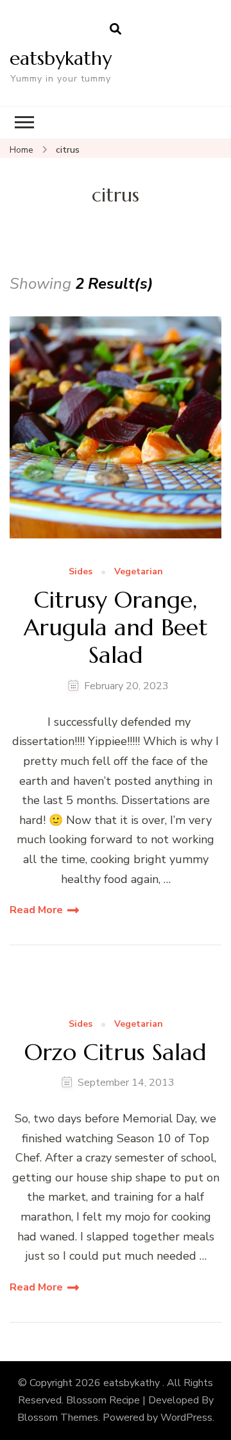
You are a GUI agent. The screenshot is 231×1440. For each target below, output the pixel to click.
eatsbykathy (61, 58)
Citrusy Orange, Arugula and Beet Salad (116, 627)
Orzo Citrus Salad (115, 1052)
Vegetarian (138, 572)
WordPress (186, 1417)
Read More (36, 910)
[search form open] (115, 29)
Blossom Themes (57, 1417)
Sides (80, 572)
